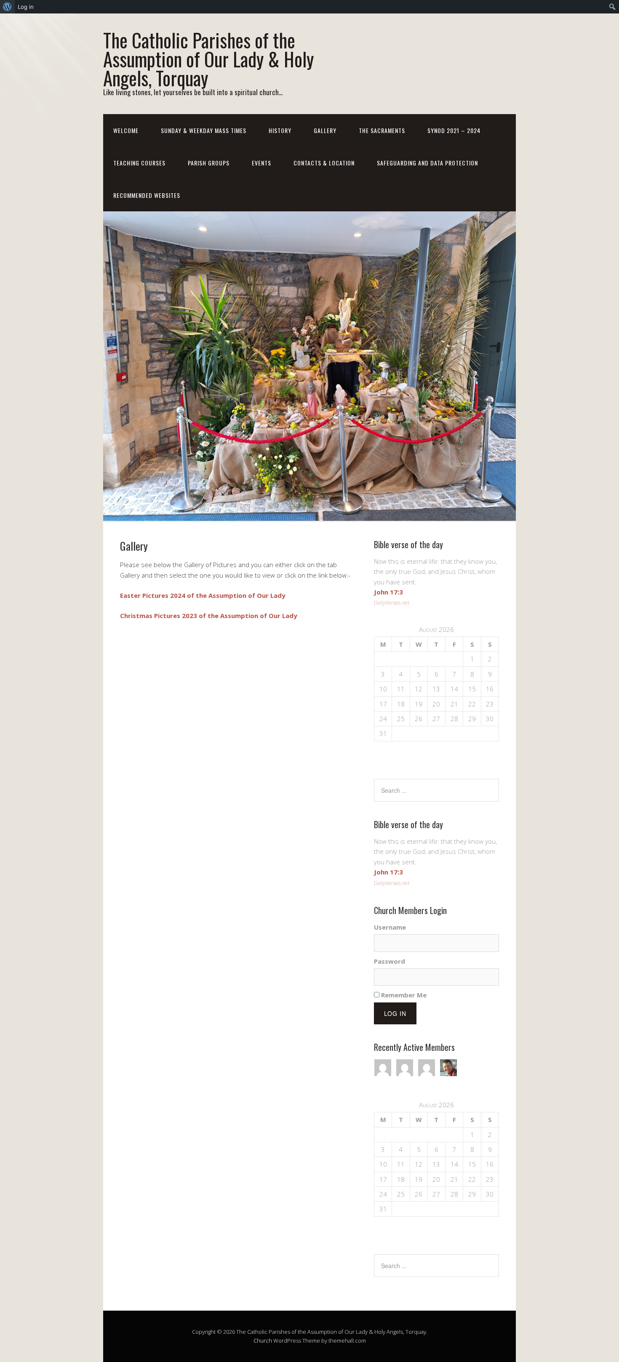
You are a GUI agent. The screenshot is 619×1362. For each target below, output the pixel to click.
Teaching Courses (139, 162)
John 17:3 (388, 592)
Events (261, 162)
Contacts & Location (324, 162)
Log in (26, 6)
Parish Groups (208, 162)
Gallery (325, 130)
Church (262, 1340)
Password (389, 961)
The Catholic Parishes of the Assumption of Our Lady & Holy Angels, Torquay (208, 59)
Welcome (126, 130)
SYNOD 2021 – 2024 (453, 130)
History (280, 130)
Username (390, 927)
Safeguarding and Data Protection (427, 162)
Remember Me (403, 995)
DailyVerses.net (391, 602)
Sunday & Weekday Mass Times (203, 130)
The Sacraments (382, 130)
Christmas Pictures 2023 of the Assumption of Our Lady (208, 615)
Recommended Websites (146, 195)
